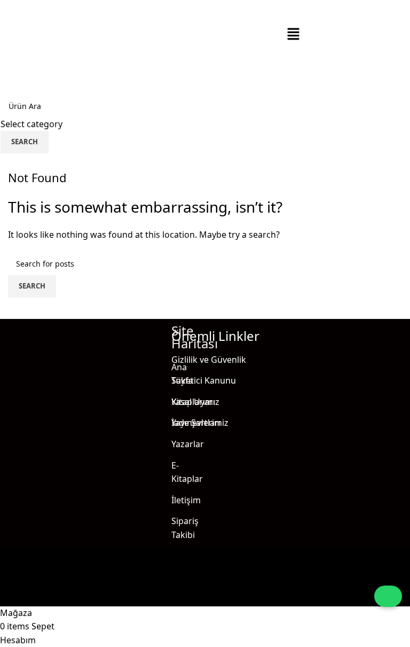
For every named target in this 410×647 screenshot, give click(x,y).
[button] (293, 35)
